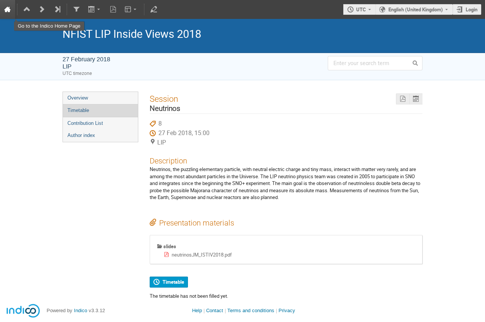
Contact (214, 310)
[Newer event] (42, 9)
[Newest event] (57, 9)
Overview (77, 98)
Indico (80, 310)
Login (471, 9)
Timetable (78, 110)
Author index (81, 135)
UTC (361, 9)
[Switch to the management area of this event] (153, 9)
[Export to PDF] (112, 9)
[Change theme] (131, 9)
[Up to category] (26, 9)
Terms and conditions (250, 310)
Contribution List (85, 123)
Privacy (286, 310)
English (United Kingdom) (415, 9)
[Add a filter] (76, 9)
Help (197, 310)
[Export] (94, 9)
